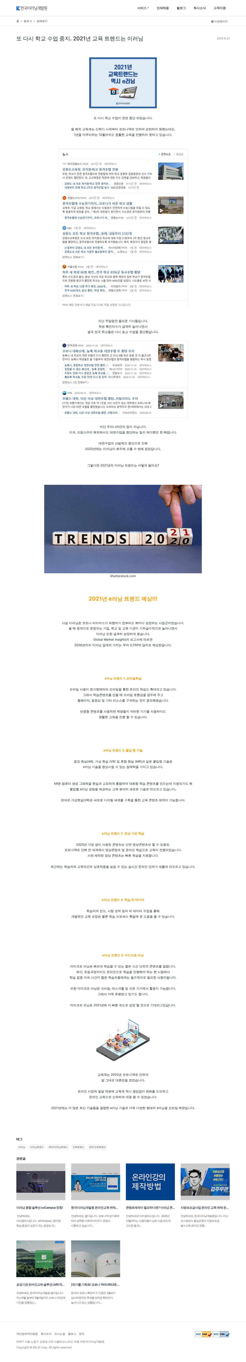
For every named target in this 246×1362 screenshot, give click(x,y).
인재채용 (163, 8)
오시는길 (59, 1333)
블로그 (181, 8)
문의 (81, 1333)
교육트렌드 (78, 1147)
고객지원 (220, 8)
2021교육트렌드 (97, 1147)
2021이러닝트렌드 (58, 1147)
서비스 (142, 8)
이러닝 (21, 1147)
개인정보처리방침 (27, 1333)
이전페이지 (221, 21)
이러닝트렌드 (37, 1147)
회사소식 (200, 8)
